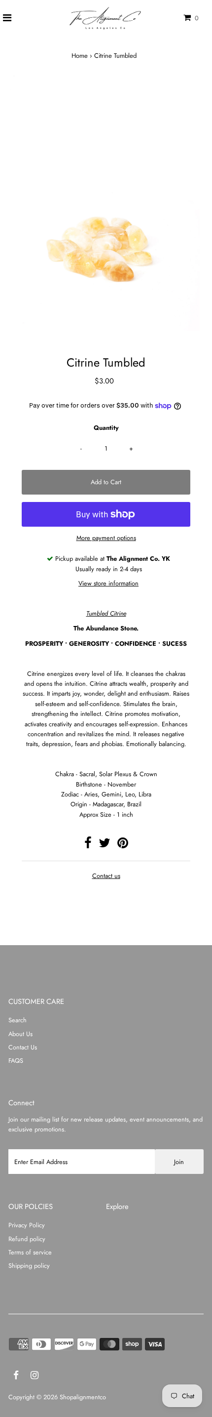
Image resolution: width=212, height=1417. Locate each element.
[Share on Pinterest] (122, 845)
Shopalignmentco (83, 1397)
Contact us (106, 876)
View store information (108, 583)
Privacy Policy (26, 1225)
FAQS (15, 1060)
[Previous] (24, 91)
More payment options (106, 537)
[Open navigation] (7, 18)
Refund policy (26, 1239)
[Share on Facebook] (88, 845)
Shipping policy (29, 1265)
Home (79, 55)
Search (17, 1020)
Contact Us (22, 1047)
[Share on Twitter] (104, 845)
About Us (20, 1034)
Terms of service (30, 1252)
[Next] (48, 91)
